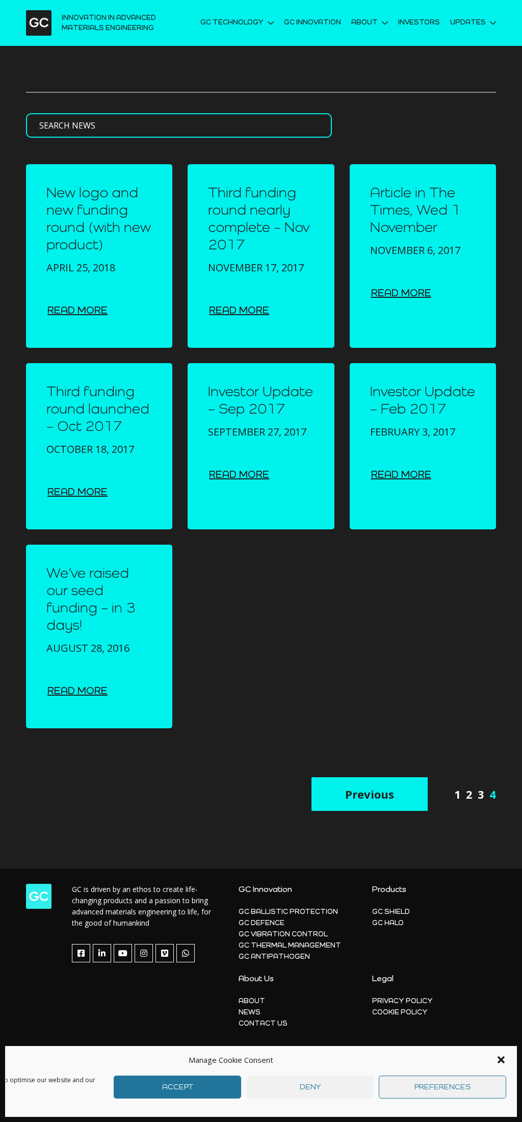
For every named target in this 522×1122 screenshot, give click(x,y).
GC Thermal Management (290, 945)
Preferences (442, 1087)
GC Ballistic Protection (288, 911)
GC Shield (391, 911)
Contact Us (263, 1023)
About (252, 1001)
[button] (501, 1060)
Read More (77, 311)
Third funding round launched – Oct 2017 (97, 409)
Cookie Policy (400, 1012)
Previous (369, 794)
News (249, 1012)
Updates (468, 22)
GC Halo (388, 923)
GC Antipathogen (274, 956)
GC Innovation (312, 22)
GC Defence (261, 923)
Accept (177, 1087)
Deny (310, 1087)
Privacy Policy (402, 1001)
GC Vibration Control (283, 934)
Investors (419, 22)
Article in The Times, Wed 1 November (415, 210)
